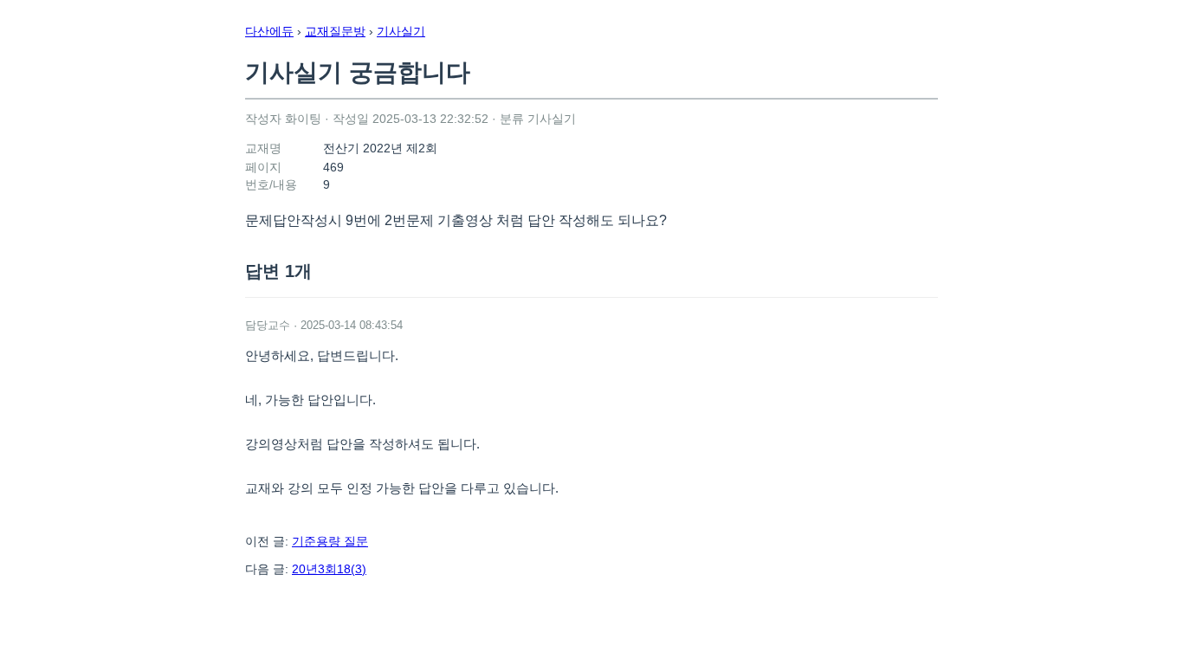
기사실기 (401, 31)
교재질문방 (335, 31)
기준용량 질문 (330, 541)
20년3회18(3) (329, 569)
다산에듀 (269, 31)
